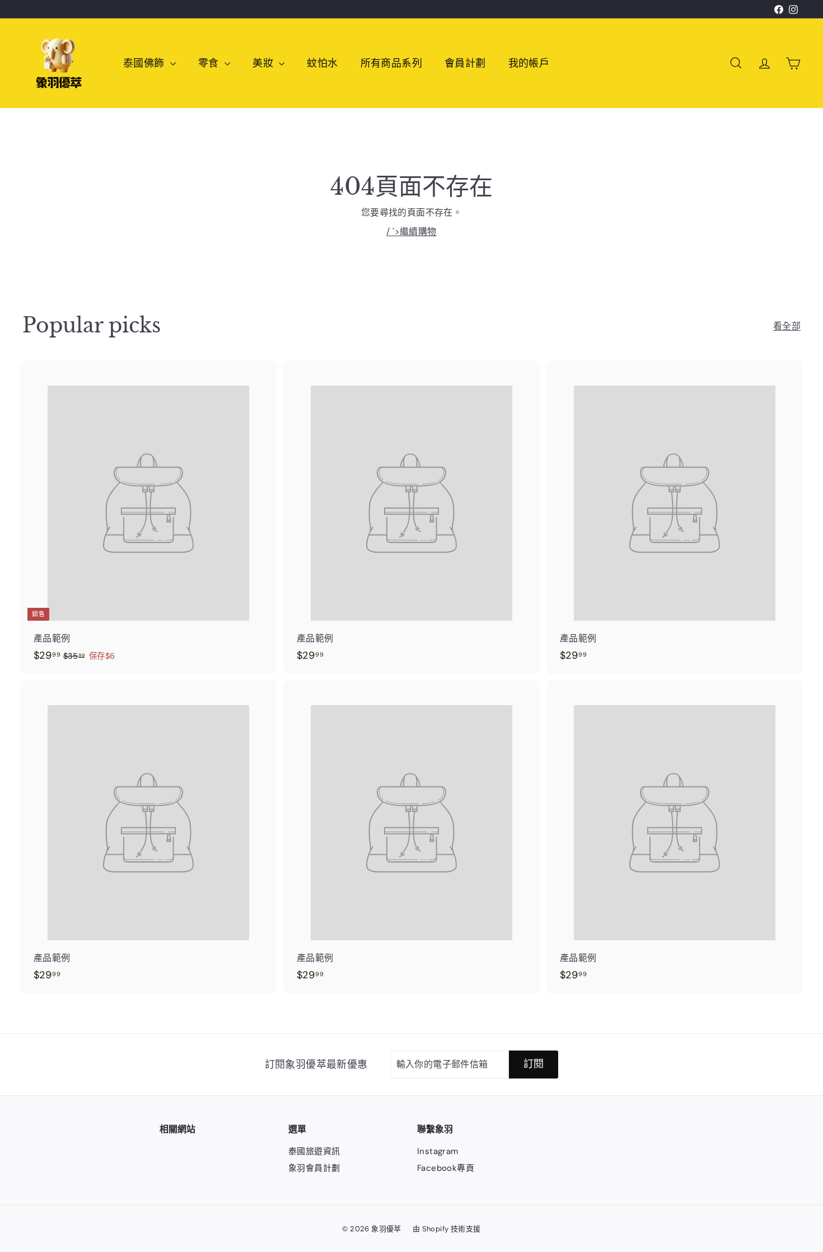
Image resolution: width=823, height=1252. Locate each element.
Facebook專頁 (445, 1168)
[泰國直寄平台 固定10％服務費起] (394, 9)
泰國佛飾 (145, 63)
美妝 (264, 63)
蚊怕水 (322, 63)
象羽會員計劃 (314, 1168)
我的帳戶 (529, 63)
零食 (210, 63)
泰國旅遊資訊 (314, 1151)
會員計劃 (465, 63)
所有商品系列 (391, 63)
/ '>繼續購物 (411, 231)
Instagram (438, 1151)
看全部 (787, 326)
